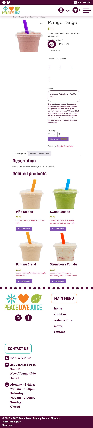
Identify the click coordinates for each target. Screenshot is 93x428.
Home (14, 17)
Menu (58, 326)
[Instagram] (4, 2)
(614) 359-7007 (84, 2)
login (67, 10)
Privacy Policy (41, 418)
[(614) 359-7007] (7, 358)
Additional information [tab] (39, 153)
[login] (61, 10)
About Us (60, 314)
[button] (41, 24)
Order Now (25, 229)
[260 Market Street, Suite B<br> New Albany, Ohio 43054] (7, 365)
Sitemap (55, 418)
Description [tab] (21, 153)
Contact (59, 332)
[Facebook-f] (8, 2)
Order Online (63, 320)
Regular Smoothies (26, 17)
